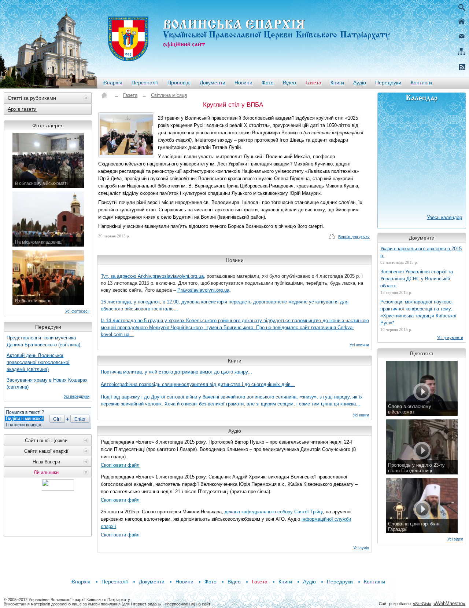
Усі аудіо (361, 548)
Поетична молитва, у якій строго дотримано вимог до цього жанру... (176, 372)
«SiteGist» (422, 603)
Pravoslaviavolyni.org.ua (203, 290)
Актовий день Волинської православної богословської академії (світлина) (38, 362)
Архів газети (22, 109)
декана (232, 511)
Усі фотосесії (77, 311)
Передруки (388, 82)
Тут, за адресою (119, 276)
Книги (337, 82)
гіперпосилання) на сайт (187, 604)
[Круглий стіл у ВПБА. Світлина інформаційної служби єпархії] (126, 135)
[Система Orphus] (48, 418)
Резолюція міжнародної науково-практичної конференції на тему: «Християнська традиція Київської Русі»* (418, 312)
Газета (313, 82)
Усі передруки (76, 396)
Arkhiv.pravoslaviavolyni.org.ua (171, 276)
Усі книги (361, 415)
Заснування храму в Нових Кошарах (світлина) (47, 383)
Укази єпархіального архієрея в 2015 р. (421, 252)
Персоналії (145, 82)
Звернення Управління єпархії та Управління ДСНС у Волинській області (416, 278)
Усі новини (359, 345)
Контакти (421, 82)
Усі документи (450, 337)
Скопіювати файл (120, 465)
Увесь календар (444, 217)
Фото (268, 82)
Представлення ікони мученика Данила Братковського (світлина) (43, 341)
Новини (243, 82)
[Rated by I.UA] (58, 488)
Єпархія (112, 82)
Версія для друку (354, 236)
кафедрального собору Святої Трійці (282, 511)
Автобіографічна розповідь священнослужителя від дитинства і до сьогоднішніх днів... (198, 384)
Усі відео (455, 539)
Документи (212, 82)
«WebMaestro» (449, 603)
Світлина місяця (169, 95)
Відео (289, 82)
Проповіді (179, 82)
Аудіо (359, 82)
